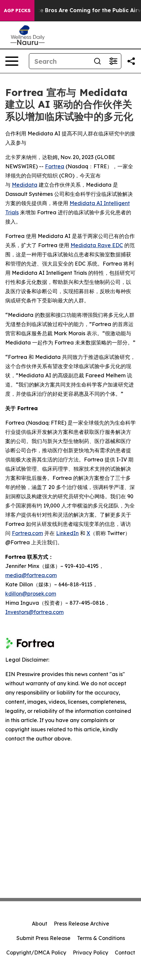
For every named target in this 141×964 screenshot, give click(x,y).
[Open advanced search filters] (113, 61)
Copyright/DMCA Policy (36, 952)
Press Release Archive (81, 923)
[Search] (97, 61)
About (39, 923)
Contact (125, 952)
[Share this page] (131, 61)
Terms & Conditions (101, 938)
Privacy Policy (90, 952)
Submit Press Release (43, 938)
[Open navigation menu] (11, 61)
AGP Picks (17, 10)
